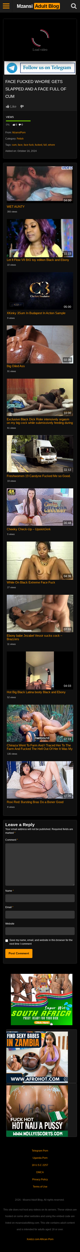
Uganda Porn (40, 1157)
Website (9, 923)
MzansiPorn (19, 132)
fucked (38, 144)
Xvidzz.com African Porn (40, 1239)
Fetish (20, 138)
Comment (11, 839)
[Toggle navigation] (6, 6)
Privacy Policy (40, 1179)
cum (14, 144)
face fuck (29, 144)
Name (9, 890)
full (45, 144)
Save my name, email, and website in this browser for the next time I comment (41, 942)
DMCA (40, 1172)
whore (51, 144)
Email (9, 907)
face (20, 144)
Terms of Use (40, 1186)
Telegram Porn (40, 1150)
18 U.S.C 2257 (40, 1165)
